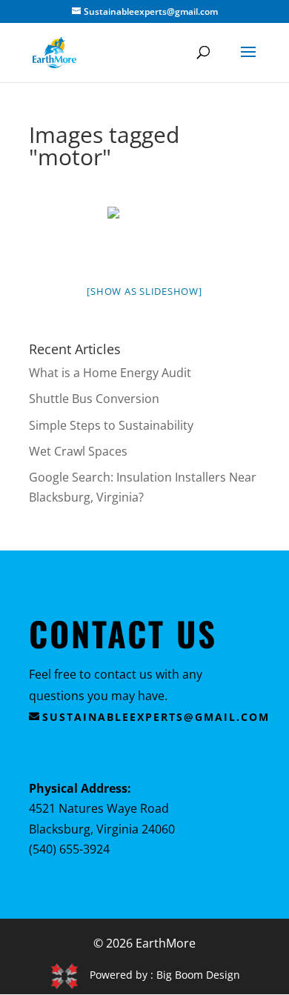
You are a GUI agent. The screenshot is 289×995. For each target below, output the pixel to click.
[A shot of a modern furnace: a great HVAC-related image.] (144, 234)
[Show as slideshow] (144, 291)
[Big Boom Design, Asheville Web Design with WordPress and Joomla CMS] (70, 975)
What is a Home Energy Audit (110, 373)
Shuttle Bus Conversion (94, 398)
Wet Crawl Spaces (78, 451)
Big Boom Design (198, 975)
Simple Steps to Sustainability (111, 425)
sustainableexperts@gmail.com (156, 717)
